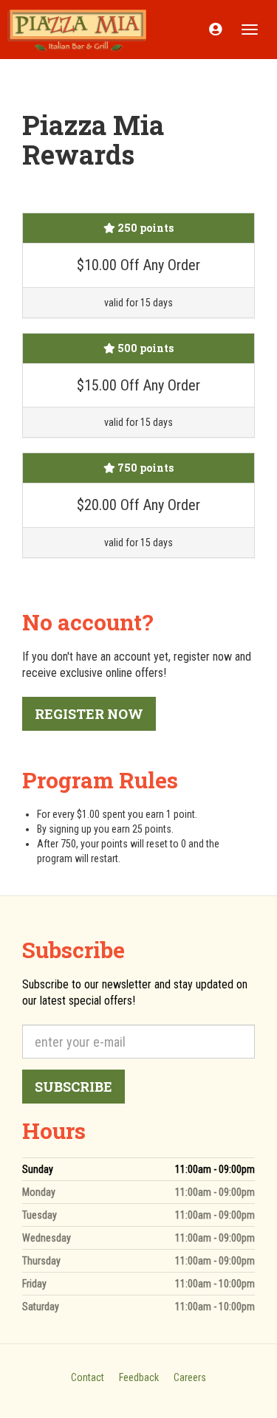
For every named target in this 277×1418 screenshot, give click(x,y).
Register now (89, 714)
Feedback (139, 1377)
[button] (215, 29)
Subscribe (73, 1086)
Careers (190, 1377)
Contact (87, 1377)
